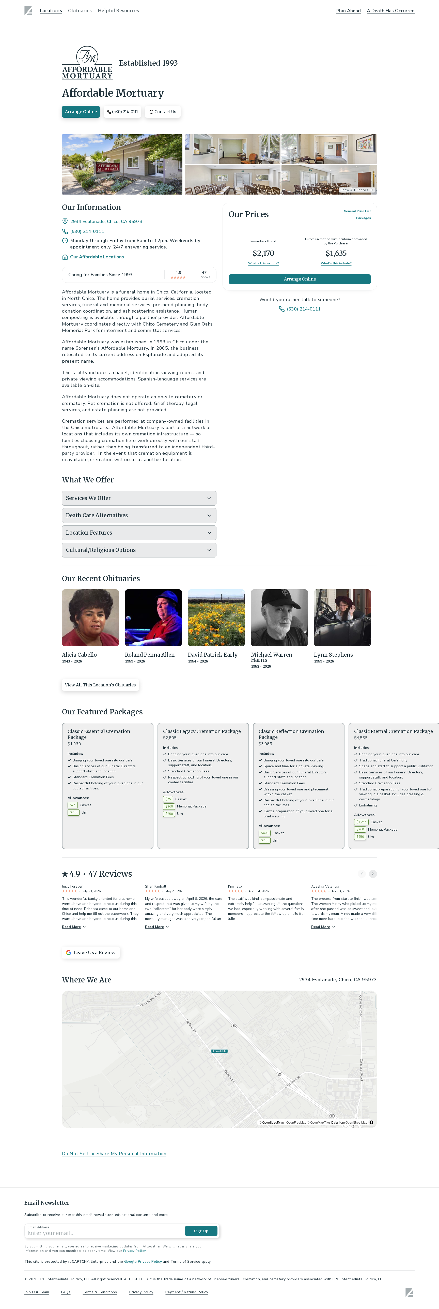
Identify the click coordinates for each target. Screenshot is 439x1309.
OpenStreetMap (356, 1122)
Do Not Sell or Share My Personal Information (114, 1154)
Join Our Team (36, 1292)
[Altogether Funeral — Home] (29, 10)
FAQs (65, 1292)
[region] (219, 1059)
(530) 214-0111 (87, 231)
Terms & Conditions (100, 1292)
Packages (363, 218)
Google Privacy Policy (143, 1261)
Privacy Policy (134, 1251)
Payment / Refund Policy (186, 1292)
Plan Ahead (348, 11)
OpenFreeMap (296, 1122)
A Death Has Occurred (391, 11)
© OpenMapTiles (319, 1122)
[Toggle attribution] (371, 1122)
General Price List (357, 211)
